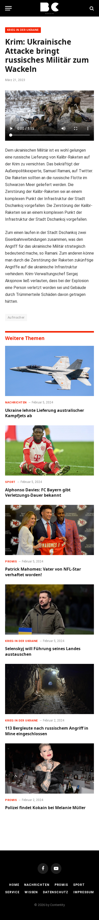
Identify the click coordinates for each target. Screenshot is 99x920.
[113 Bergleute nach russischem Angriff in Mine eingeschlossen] (49, 689)
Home (14, 885)
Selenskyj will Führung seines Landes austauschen (42, 651)
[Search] (91, 8)
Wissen (31, 892)
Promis (61, 885)
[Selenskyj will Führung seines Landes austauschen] (49, 609)
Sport (79, 885)
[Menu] (8, 8)
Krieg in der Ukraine (23, 30)
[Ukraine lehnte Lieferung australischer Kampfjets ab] (49, 371)
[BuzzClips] (49, 8)
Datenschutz (55, 892)
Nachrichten (36, 885)
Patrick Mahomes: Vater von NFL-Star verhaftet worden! (43, 571)
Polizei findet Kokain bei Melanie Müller (45, 807)
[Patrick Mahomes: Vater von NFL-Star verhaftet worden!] (49, 530)
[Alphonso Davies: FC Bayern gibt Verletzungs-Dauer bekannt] (49, 450)
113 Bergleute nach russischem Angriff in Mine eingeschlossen (46, 731)
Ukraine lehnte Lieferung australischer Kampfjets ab (44, 413)
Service (12, 892)
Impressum (83, 892)
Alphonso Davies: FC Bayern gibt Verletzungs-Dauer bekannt (38, 492)
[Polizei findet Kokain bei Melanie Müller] (49, 768)
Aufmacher (16, 317)
